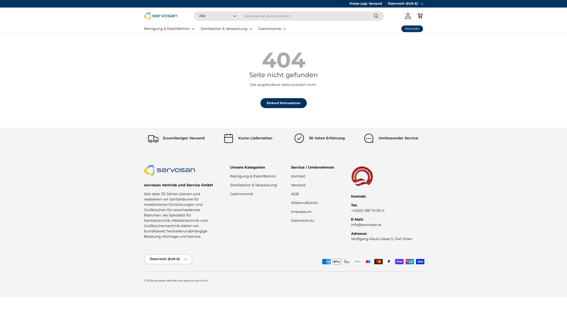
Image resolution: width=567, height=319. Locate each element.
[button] (420, 16)
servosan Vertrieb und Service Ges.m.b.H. (181, 280)
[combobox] (289, 16)
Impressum (301, 212)
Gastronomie (269, 29)
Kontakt (298, 176)
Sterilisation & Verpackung (224, 29)
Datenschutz (302, 220)
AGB (295, 194)
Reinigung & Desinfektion (167, 29)
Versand (298, 185)
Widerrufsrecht (304, 203)
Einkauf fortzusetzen (284, 103)
